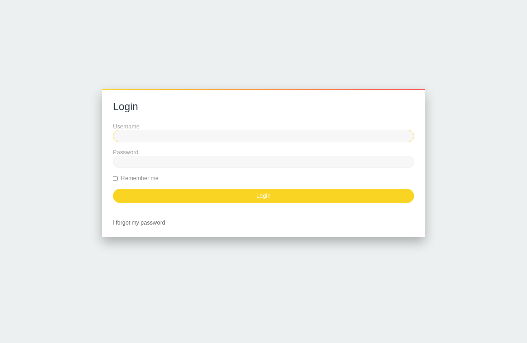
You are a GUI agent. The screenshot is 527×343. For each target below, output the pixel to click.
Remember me (138, 178)
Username (126, 126)
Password (125, 152)
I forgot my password (139, 223)
